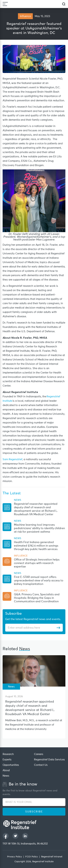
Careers (38, 754)
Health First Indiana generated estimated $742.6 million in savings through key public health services (36, 546)
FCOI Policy (31, 857)
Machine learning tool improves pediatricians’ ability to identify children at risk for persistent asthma (39, 528)
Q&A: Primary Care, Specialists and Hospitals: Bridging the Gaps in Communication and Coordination (36, 598)
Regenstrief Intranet (51, 857)
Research (8, 754)
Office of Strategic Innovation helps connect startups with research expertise (36, 563)
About (6, 770)
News (6, 775)
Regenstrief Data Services (49, 759)
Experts (7, 759)
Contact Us (41, 765)
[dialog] (63, 4)
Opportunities (11, 765)
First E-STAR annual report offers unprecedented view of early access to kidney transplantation (38, 580)
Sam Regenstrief (12, 459)
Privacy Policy (14, 857)
